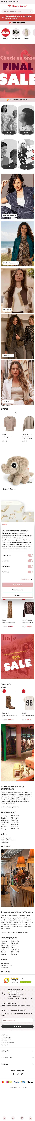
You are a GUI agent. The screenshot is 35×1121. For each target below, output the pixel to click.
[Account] (13, 1118)
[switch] (30, 560)
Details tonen (25, 579)
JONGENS (9, 166)
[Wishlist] (22, 1118)
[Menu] (4, 1118)
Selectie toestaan (17, 590)
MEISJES (26, 132)
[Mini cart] (30, 1118)
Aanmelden (17, 1026)
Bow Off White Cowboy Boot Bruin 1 (9, 716)
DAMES (9, 132)
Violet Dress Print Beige (8, 622)
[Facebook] (13, 1075)
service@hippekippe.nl (23, 1006)
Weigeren (17, 595)
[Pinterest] (22, 1075)
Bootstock (5, 713)
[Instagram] (17, 1075)
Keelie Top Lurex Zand (8, 437)
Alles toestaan (17, 584)
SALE (26, 166)
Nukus (4, 434)
